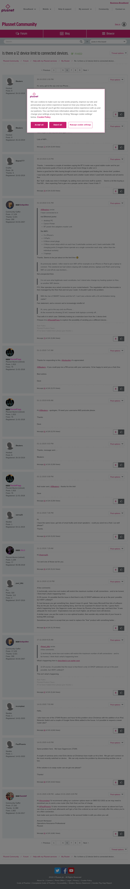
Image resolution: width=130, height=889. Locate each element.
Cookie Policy (44, 117)
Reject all (58, 125)
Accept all (39, 125)
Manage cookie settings (80, 125)
